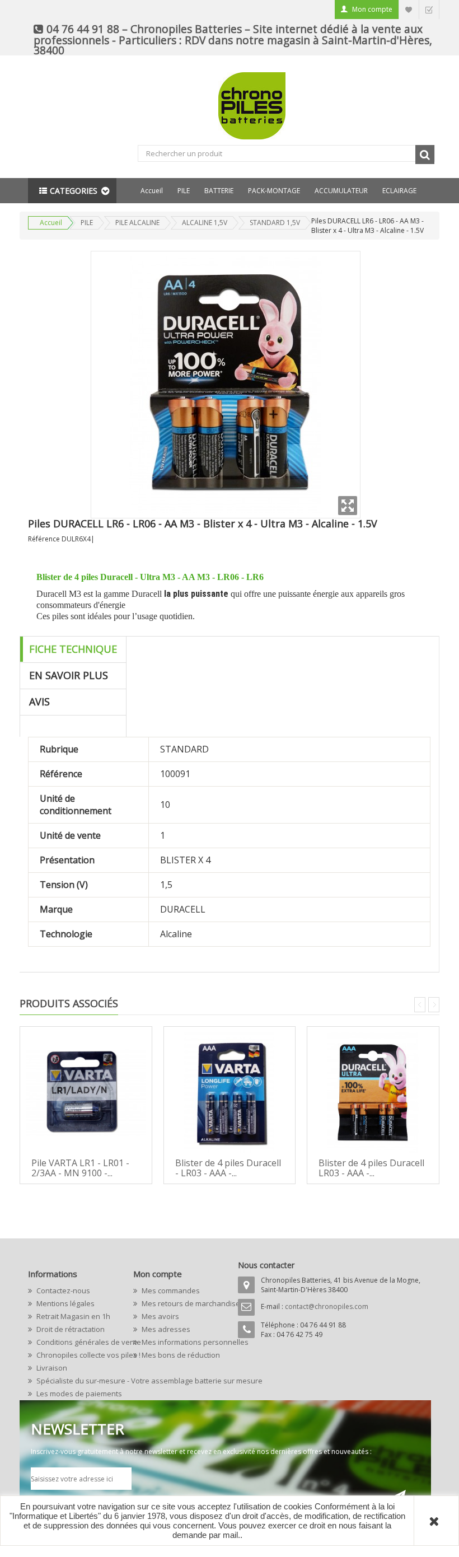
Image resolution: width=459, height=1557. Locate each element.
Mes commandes (170, 1290)
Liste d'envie (408, 9)
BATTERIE (218, 190)
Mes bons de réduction (180, 1355)
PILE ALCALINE (137, 222)
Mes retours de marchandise (181, 1303)
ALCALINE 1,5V (204, 222)
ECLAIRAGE (399, 190)
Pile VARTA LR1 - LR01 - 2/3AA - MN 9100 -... (80, 1168)
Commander (428, 9)
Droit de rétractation (70, 1329)
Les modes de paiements (75, 1393)
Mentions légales (65, 1303)
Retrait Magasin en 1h (72, 1316)
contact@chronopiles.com (326, 1306)
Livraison (51, 1368)
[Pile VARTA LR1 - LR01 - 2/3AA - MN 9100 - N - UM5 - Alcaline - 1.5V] (86, 1092)
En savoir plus (68, 675)
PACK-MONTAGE (274, 190)
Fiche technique (73, 649)
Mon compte (372, 9)
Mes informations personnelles (181, 1342)
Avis (39, 701)
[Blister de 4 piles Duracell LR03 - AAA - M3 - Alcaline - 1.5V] (373, 1092)
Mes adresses (165, 1329)
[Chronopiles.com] (229, 105)
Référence (44, 539)
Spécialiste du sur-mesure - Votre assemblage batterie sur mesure (75, 1381)
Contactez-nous (62, 1290)
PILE (183, 190)
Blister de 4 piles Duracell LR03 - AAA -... (371, 1168)
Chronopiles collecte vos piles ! (75, 1355)
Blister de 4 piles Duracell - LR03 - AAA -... (228, 1168)
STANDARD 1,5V (275, 222)
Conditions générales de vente (75, 1342)
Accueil (151, 190)
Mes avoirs (159, 1316)
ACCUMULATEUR (341, 190)
